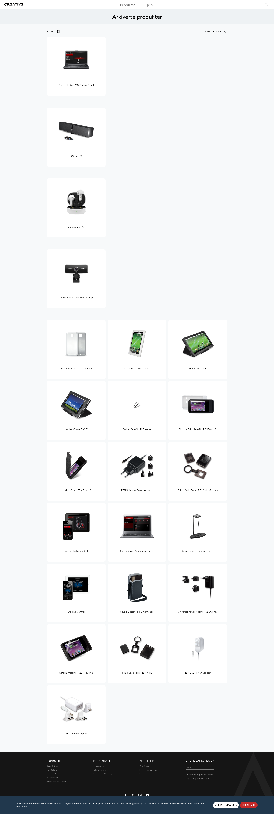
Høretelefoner (54, 774)
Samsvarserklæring (102, 774)
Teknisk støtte (100, 770)
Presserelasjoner (147, 774)
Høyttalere (52, 770)
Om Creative (145, 766)
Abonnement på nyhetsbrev (200, 775)
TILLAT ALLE (249, 805)
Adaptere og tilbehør (57, 782)
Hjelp (149, 5)
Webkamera (53, 778)
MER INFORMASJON (226, 805)
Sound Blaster (53, 766)
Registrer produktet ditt (197, 778)
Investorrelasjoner (148, 770)
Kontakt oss (99, 766)
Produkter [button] (127, 5)
